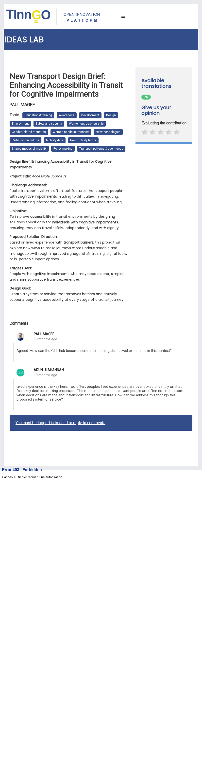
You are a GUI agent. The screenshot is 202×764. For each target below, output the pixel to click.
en (146, 97)
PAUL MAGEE (44, 334)
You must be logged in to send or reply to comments (60, 422)
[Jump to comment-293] (13, 352)
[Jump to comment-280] (13, 394)
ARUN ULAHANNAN (49, 370)
